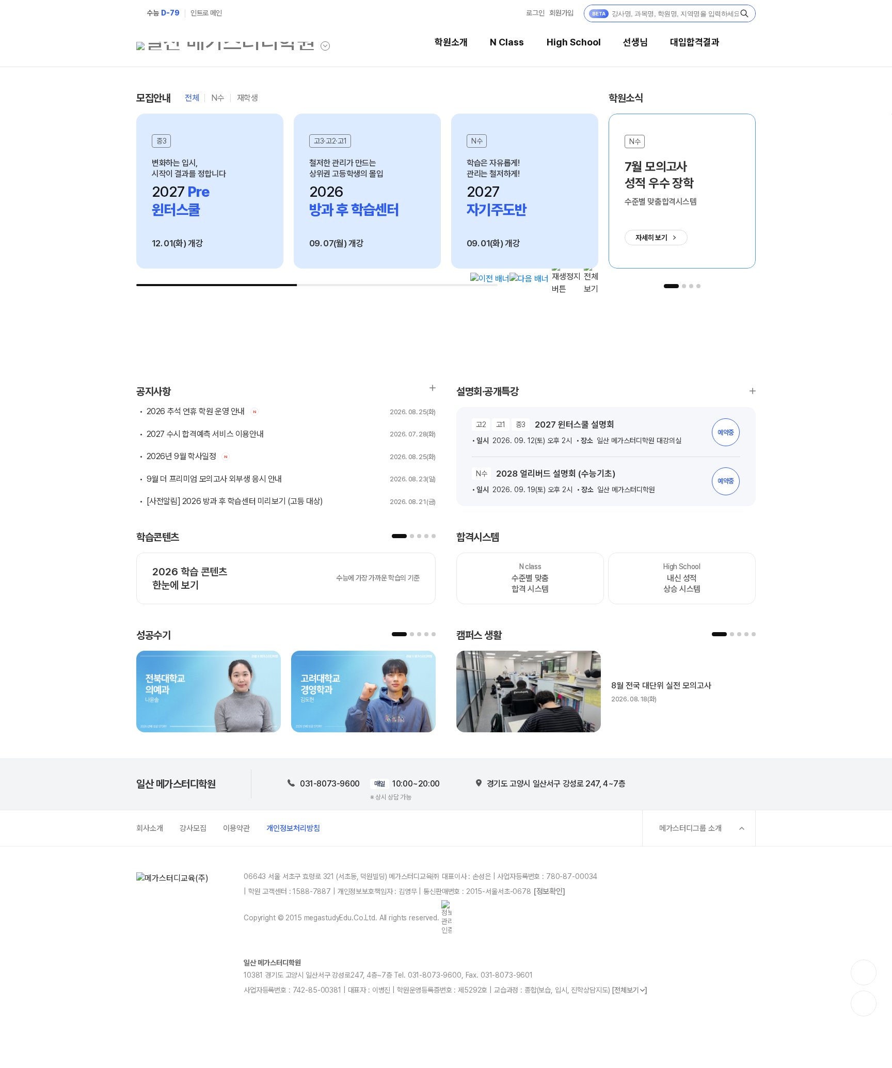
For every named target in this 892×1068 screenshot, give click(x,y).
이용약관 (236, 828)
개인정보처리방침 (293, 828)
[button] (489, 278)
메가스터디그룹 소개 (690, 828)
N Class (507, 42)
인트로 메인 (206, 13)
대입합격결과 (695, 42)
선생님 (635, 42)
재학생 (247, 98)
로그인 (535, 13)
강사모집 (193, 828)
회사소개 (149, 828)
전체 (192, 98)
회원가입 (561, 13)
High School (574, 42)
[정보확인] (549, 891)
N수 (217, 98)
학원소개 (451, 42)
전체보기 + (753, 391)
